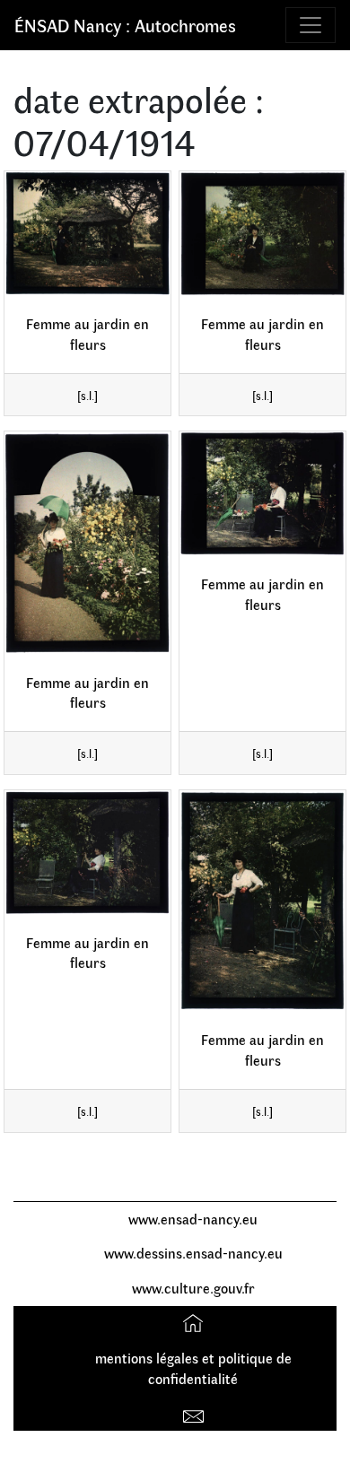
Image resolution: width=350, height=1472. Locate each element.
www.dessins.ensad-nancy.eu (193, 1252)
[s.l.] (87, 395)
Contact (195, 1413)
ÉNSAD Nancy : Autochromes (125, 25)
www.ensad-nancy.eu (193, 1218)
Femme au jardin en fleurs (87, 333)
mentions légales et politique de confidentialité (193, 1368)
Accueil (195, 1322)
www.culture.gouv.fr (193, 1287)
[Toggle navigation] (310, 25)
